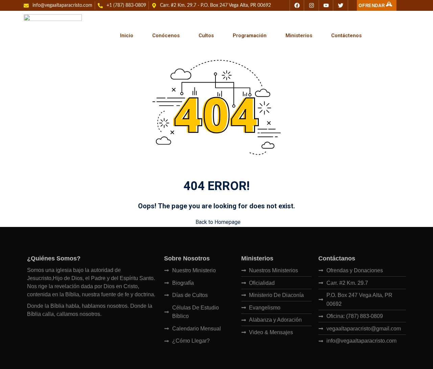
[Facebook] (297, 5)
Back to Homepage (218, 222)
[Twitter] (340, 5)
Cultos (206, 35)
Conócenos (166, 35)
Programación (250, 35)
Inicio (126, 35)
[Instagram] (311, 5)
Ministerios (299, 35)
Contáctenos (346, 35)
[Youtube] (326, 5)
